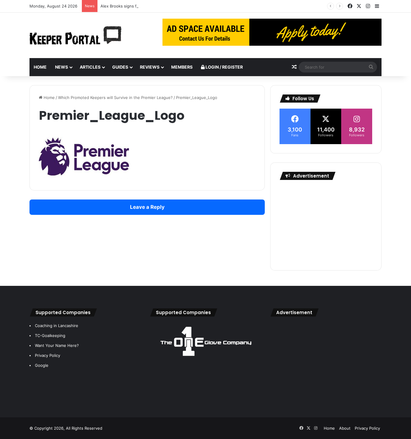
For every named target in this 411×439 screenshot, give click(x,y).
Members (182, 67)
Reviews (149, 67)
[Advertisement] (326, 223)
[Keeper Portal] (75, 35)
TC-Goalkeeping (50, 335)
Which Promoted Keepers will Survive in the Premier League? (115, 97)
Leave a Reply (147, 207)
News (61, 67)
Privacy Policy (47, 355)
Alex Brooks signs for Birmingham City (136, 6)
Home (40, 67)
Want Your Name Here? (57, 345)
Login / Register (224, 67)
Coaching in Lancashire (56, 325)
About (345, 428)
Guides (120, 67)
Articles (90, 67)
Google (41, 365)
